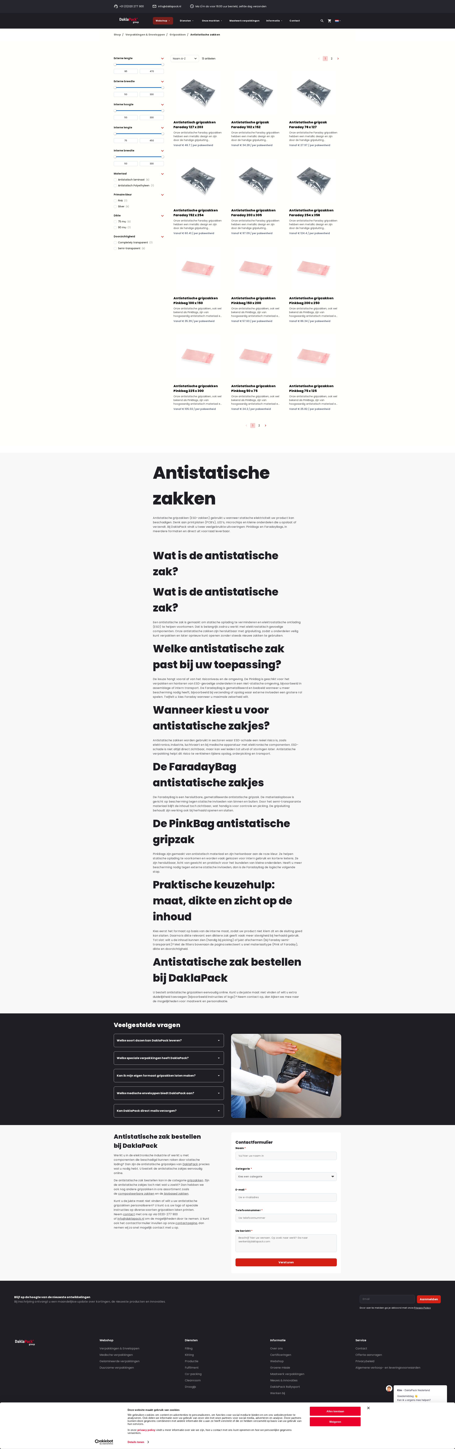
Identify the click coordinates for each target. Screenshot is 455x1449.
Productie (191, 1361)
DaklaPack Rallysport (285, 1387)
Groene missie (280, 1368)
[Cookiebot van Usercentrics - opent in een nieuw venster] (104, 1442)
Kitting (189, 1355)
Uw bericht (243, 1231)
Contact (295, 20)
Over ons (276, 1348)
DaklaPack (190, 1164)
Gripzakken (179, 34)
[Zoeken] (322, 21)
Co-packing (193, 1374)
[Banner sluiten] (368, 1408)
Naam (240, 1148)
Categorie (243, 1168)
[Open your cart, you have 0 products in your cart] (329, 21)
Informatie (273, 20)
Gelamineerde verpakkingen (120, 1361)
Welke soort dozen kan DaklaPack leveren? (149, 1040)
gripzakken (195, 1180)
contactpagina (186, 1223)
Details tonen (136, 1441)
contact (129, 1214)
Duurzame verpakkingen (117, 1368)
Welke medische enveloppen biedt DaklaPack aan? (155, 1093)
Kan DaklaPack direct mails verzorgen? (146, 1111)
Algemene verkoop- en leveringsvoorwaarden (387, 1368)
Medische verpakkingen (116, 1355)
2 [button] (331, 58)
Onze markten (211, 20)
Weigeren (335, 1421)
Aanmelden (429, 1299)
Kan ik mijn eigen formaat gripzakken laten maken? (156, 1076)
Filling (188, 1348)
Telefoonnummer (249, 1210)
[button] (139, 58)
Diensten (185, 20)
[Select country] (338, 21)
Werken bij (277, 1393)
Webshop (161, 20)
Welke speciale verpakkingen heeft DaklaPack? (153, 1058)
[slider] (115, 64)
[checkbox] (139, 180)
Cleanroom (193, 1380)
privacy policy (145, 1429)
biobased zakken (176, 1194)
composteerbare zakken (136, 1194)
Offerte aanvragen (368, 1355)
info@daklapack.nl (169, 6)
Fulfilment (192, 1368)
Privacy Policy (422, 1307)
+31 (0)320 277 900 (131, 6)
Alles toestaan (335, 1411)
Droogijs (190, 1387)
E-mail (240, 1189)
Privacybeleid (364, 1361)
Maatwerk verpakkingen (244, 20)
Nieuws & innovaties (284, 1380)
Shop (118, 34)
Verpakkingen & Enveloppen (146, 34)
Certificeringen (280, 1355)
